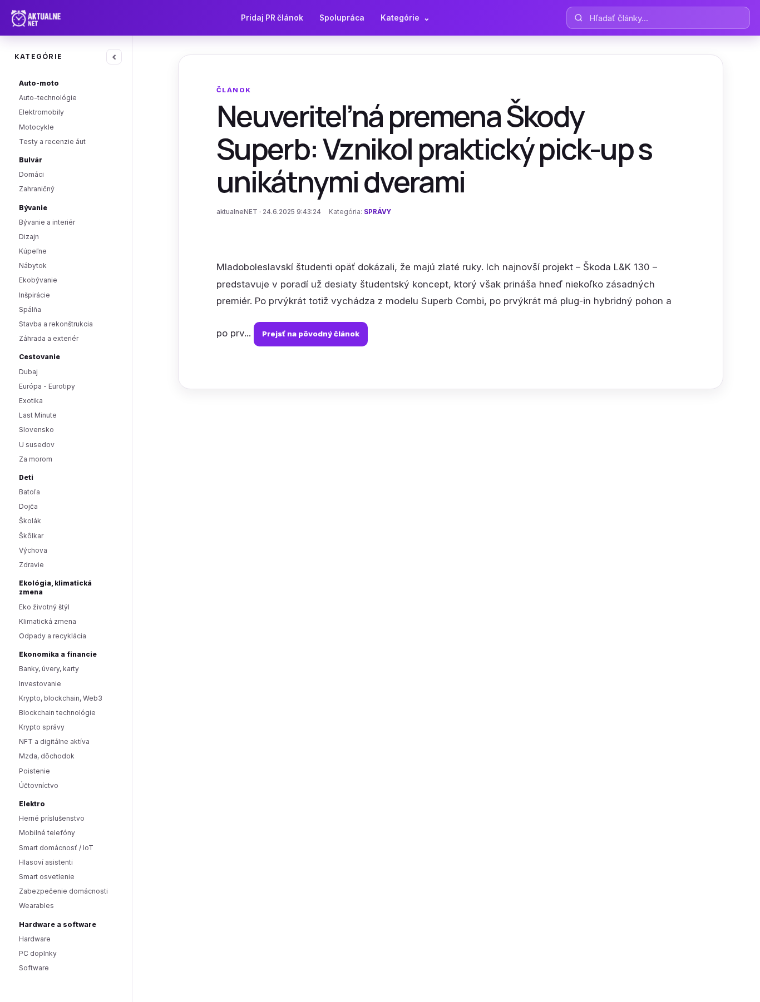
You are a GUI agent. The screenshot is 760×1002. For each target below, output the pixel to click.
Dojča (28, 506)
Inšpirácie (34, 295)
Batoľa (29, 492)
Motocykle (36, 127)
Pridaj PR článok (272, 17)
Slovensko (36, 429)
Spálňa (30, 309)
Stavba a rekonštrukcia (56, 324)
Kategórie (405, 17)
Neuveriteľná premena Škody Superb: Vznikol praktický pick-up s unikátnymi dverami (434, 148)
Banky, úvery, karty (49, 668)
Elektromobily (41, 112)
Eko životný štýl (44, 607)
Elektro (32, 804)
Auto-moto (39, 83)
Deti (26, 477)
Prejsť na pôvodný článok (310, 333)
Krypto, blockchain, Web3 (60, 698)
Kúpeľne (33, 251)
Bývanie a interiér (47, 222)
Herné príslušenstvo (52, 818)
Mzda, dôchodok (47, 756)
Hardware (35, 939)
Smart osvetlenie (47, 876)
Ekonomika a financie (58, 654)
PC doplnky (38, 953)
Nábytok (33, 265)
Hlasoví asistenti (46, 862)
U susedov (37, 444)
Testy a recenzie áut (52, 141)
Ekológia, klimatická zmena (55, 587)
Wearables (36, 905)
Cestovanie (39, 357)
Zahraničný (37, 189)
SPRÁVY (377, 212)
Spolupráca (341, 17)
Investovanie (40, 683)
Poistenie (34, 771)
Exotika (31, 400)
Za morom (35, 459)
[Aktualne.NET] (57, 18)
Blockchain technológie (57, 712)
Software (34, 968)
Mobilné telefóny (47, 833)
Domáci (31, 174)
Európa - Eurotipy (47, 386)
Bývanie (33, 208)
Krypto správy (42, 727)
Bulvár (30, 160)
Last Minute (38, 415)
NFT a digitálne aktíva (54, 741)
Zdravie (31, 564)
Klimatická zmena (47, 621)
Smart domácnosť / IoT (56, 848)
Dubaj (28, 372)
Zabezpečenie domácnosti (63, 891)
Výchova (33, 550)
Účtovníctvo (38, 785)
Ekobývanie (38, 280)
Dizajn (29, 236)
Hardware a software (57, 924)
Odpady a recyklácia (52, 636)
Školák (30, 521)
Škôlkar (31, 536)
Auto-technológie (48, 97)
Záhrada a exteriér (48, 338)
